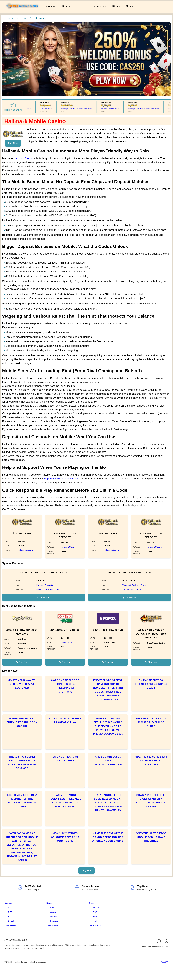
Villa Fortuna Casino (131, 589)
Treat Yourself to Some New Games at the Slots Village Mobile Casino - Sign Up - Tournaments (108, 803)
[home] (22, 10)
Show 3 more (10, 926)
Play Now (13, 143)
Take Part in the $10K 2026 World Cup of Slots (151, 722)
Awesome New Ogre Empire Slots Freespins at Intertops (65, 686)
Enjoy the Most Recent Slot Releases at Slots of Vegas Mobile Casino (65, 801)
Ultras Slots (40, 109)
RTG (10, 912)
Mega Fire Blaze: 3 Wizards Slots (70, 109)
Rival (10, 916)
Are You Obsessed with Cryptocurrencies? (108, 760)
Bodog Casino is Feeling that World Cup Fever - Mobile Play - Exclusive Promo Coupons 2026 (108, 726)
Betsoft (11, 921)
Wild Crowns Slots (104, 109)
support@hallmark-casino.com (62, 478)
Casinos (51, 6)
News (129, 6)
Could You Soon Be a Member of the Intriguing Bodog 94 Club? (22, 801)
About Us (165, 962)
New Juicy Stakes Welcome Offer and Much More (65, 837)
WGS (10, 908)
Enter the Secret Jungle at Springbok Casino (22, 722)
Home (10, 18)
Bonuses (67, 6)
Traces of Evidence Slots (134, 585)
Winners (53, 916)
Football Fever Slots (45, 585)
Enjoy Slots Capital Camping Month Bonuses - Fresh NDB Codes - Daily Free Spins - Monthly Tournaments (108, 690)
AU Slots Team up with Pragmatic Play (65, 720)
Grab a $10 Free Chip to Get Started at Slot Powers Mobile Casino (151, 801)
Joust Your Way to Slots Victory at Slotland (22, 684)
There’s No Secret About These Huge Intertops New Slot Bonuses (22, 762)
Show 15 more (95, 926)
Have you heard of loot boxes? (65, 758)
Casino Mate (66, 642)
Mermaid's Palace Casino (48, 589)
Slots (82, 6)
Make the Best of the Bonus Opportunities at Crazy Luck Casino (108, 837)
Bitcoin (116, 6)
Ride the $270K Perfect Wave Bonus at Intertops (150, 760)
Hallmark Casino (23, 158)
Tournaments (98, 6)
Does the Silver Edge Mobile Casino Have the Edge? (151, 837)
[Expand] (48, 908)
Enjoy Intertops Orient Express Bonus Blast (151, 684)
